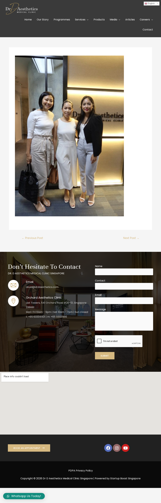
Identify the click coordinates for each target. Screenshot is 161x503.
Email (98, 295)
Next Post (131, 238)
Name (98, 266)
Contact (100, 280)
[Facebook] (108, 448)
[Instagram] (117, 448)
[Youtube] (125, 448)
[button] (29, 448)
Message (100, 309)
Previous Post (32, 238)
